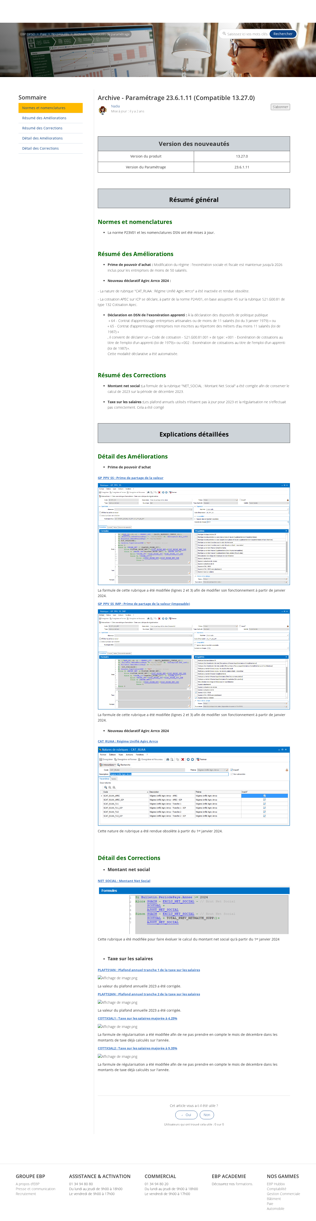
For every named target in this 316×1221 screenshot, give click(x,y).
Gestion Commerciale (283, 1193)
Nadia (115, 106)
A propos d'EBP (28, 1183)
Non (207, 1114)
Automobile (275, 1208)
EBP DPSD (27, 34)
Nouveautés (60, 34)
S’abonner (280, 106)
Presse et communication (35, 1188)
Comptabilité (276, 1188)
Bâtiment (274, 1198)
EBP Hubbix (276, 1183)
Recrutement (26, 1193)
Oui (188, 1114)
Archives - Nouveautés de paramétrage (102, 34)
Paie (43, 34)
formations (244, 1183)
